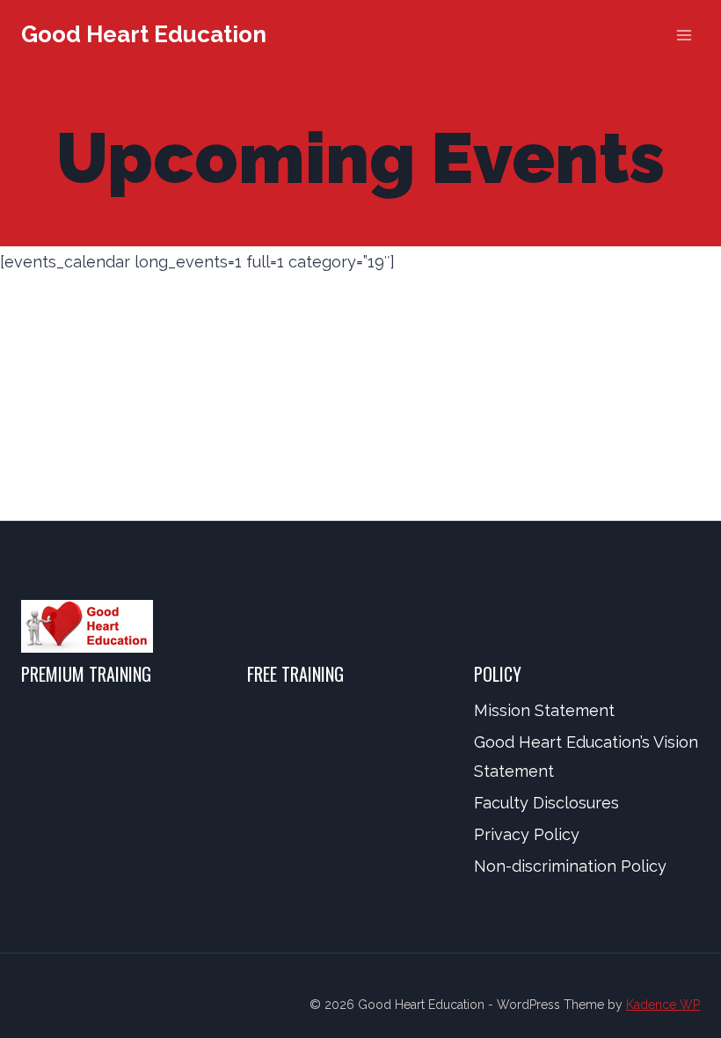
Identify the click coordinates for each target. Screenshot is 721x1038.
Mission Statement (544, 710)
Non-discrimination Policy (570, 866)
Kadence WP (663, 1005)
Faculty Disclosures (546, 802)
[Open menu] (683, 34)
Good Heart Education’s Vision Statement (586, 756)
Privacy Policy (526, 834)
